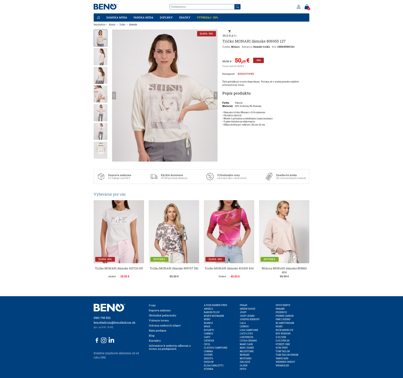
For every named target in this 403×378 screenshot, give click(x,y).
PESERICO (281, 312)
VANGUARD (282, 358)
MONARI (245, 354)
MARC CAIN (246, 344)
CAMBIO (208, 333)
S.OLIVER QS (282, 340)
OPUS (243, 368)
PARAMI (280, 308)
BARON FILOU (212, 312)
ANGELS (208, 308)
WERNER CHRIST (285, 361)
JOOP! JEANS (247, 315)
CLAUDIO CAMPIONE (215, 347)
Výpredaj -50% (207, 17)
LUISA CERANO (248, 340)
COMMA (208, 351)
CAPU (207, 337)
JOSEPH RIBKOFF (250, 319)
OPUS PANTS (283, 305)
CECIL (207, 344)
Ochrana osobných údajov (165, 325)
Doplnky (166, 17)
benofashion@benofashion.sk (114, 322)
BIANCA (208, 322)
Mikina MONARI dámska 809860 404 (284, 270)
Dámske (133, 24)
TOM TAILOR (283, 351)
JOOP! (243, 312)
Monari (112, 24)
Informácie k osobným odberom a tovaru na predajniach (170, 347)
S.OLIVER (281, 337)
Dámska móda (116, 17)
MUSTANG (245, 358)
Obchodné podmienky (162, 315)
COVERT (208, 354)
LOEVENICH (246, 337)
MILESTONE (247, 351)
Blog (151, 335)
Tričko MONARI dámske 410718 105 (119, 268)
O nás (152, 305)
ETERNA (208, 368)
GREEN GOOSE (247, 308)
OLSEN (243, 365)
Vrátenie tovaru (159, 320)
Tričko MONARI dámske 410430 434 (229, 268)
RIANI (279, 326)
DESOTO (208, 358)
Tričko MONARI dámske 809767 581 (174, 268)
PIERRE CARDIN (285, 315)
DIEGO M (208, 361)
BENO (207, 319)
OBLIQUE (245, 361)
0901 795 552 (102, 318)
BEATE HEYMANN (214, 315)
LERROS (244, 326)
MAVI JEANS (247, 347)
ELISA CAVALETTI (214, 365)
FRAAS (243, 305)
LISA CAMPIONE (249, 330)
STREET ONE (283, 344)
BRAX (207, 326)
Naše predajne (157, 330)
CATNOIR (209, 340)
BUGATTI (209, 330)
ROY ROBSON (283, 333)
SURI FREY (282, 347)
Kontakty (155, 340)
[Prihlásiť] (299, 7)
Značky (184, 17)
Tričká (122, 24)
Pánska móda (143, 17)
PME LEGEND (283, 319)
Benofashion (99, 24)
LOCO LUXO (246, 333)
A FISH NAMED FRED (215, 305)
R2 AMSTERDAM (285, 322)
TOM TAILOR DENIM (287, 354)
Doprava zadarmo (160, 310)
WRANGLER (282, 365)
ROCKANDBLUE (284, 330)
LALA (243, 322)
